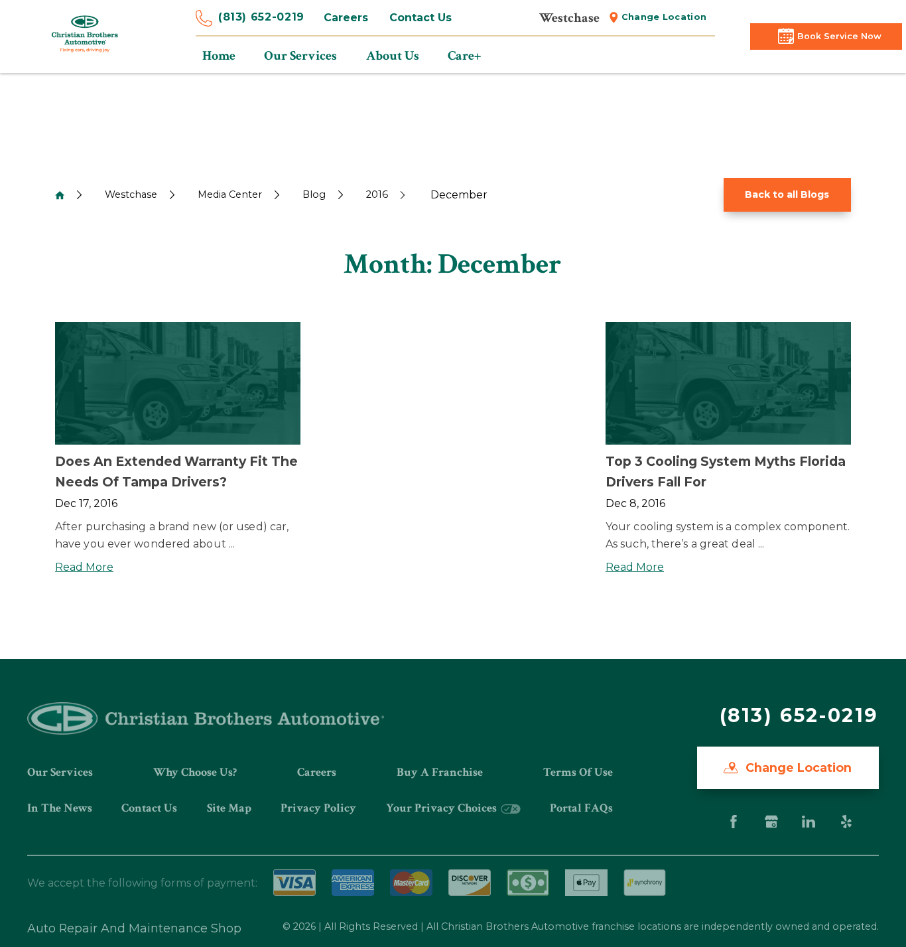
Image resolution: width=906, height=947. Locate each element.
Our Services (60, 772)
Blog (314, 194)
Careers (346, 17)
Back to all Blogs (787, 194)
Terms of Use (578, 772)
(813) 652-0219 (261, 17)
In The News (59, 808)
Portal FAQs (581, 808)
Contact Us (420, 17)
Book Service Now (839, 36)
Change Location (664, 17)
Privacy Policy (318, 808)
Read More (84, 567)
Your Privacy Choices (442, 808)
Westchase (131, 194)
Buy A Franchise (440, 772)
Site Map (229, 808)
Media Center (230, 194)
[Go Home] (59, 195)
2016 (377, 194)
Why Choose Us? (195, 772)
